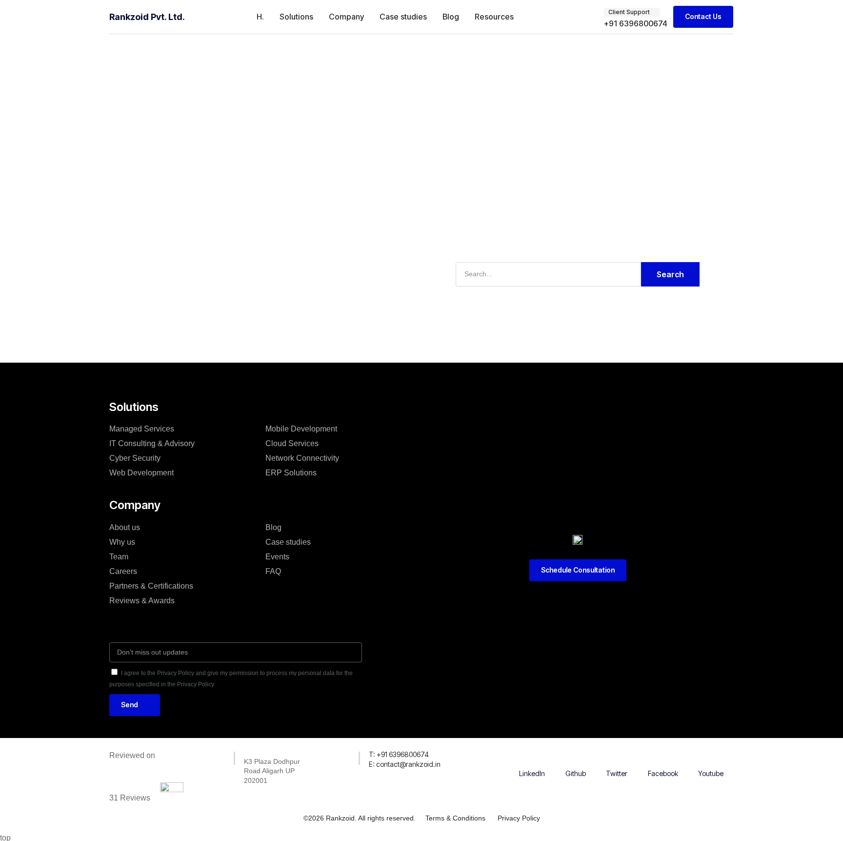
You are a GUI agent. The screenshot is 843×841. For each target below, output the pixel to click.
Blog (450, 16)
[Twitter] (616, 756)
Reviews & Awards (142, 600)
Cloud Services (292, 443)
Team (118, 557)
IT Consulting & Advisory (152, 443)
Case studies (403, 16)
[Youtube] (711, 756)
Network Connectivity (302, 458)
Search (670, 274)
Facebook (663, 773)
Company (346, 16)
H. (260, 16)
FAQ (273, 571)
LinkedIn (532, 773)
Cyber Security (135, 458)
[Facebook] (663, 756)
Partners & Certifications (151, 586)
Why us (122, 542)
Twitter (616, 773)
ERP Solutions (291, 473)
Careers (123, 571)
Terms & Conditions (455, 818)
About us (124, 527)
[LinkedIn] (532, 756)
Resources (494, 16)
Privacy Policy (519, 818)
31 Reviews (129, 798)
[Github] (576, 756)
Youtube (710, 773)
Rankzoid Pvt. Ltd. (147, 17)
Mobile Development (301, 429)
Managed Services (141, 429)
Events (277, 557)
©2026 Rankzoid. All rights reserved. (359, 818)
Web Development (141, 473)
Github (575, 773)
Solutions (296, 16)
